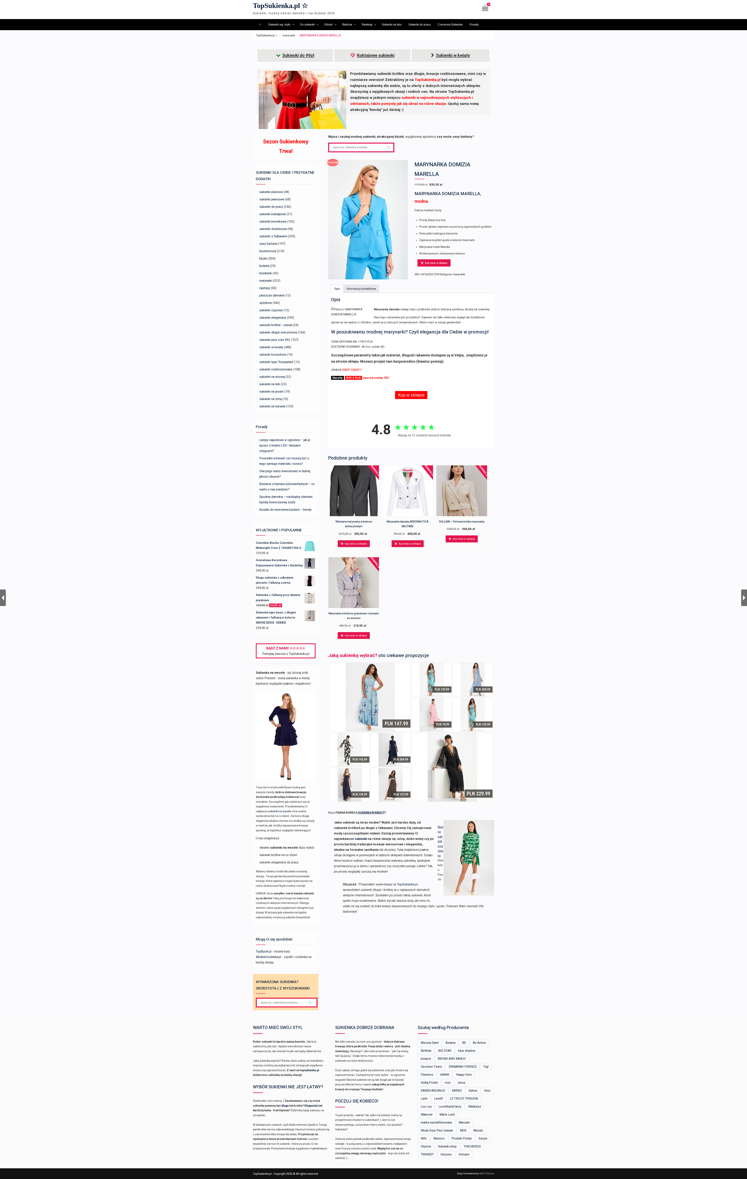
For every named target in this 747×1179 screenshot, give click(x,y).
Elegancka (311, 1105)
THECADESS (472, 1146)
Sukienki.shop (447, 1146)
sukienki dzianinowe (273, 229)
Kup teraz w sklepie (436, 263)
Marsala (464, 1122)
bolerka (264, 266)
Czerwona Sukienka (450, 24)
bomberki (265, 273)
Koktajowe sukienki (376, 55)
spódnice (265, 303)
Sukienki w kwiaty (453, 55)
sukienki (361, 839)
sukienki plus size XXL (274, 340)
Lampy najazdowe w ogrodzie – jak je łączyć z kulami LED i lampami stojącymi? (284, 445)
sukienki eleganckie (272, 317)
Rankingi (367, 24)
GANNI (444, 1074)
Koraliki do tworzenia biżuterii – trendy (285, 509)
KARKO (457, 1090)
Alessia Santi (430, 1043)
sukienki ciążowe (271, 310)
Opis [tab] (337, 288)
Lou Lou (426, 1106)
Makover (427, 1114)
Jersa (461, 1082)
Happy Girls (464, 1074)
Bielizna (347, 24)
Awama (450, 1043)
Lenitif (438, 1098)
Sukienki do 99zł (298, 55)
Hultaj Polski (429, 1082)
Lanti (424, 1098)
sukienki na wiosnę (272, 377)
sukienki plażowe (271, 192)
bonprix (426, 1059)
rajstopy (264, 288)
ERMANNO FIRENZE (463, 1066)
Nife (424, 1138)
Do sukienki (307, 24)
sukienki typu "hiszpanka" (276, 362)
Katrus (473, 1090)
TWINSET (427, 1154)
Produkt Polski (462, 1138)
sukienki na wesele (272, 406)
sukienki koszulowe (272, 354)
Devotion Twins (431, 1066)
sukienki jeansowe (271, 199)
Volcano (464, 1154)
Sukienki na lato (392, 24)
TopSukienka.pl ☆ (280, 6)
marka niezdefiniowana (436, 1122)
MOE (463, 1130)
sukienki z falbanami (273, 236)
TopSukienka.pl (407, 884)
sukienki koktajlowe (272, 214)
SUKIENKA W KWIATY (371, 812)
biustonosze (267, 251)
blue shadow (466, 1051)
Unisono (446, 1154)
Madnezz (474, 1106)
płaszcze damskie (271, 295)
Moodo (478, 1130)
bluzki (263, 258)
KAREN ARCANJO (433, 1090)
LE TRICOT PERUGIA (464, 1098)
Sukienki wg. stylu (279, 24)
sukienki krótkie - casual (275, 325)
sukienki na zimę (270, 399)
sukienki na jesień (271, 391)
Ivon (448, 1082)
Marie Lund (447, 1114)
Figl (485, 1066)
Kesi (487, 1090)
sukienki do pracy (271, 207)
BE (464, 1043)
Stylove (426, 1146)
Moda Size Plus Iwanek (437, 1130)
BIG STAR (444, 1051)
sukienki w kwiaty (271, 347)
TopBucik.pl (263, 951)
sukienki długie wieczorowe (278, 332)
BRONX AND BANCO (452, 1059)
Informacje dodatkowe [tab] (361, 288)
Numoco (439, 1138)
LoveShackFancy (449, 1106)
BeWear (426, 1051)
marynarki (288, 35)
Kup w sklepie (411, 395)
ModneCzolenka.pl (268, 957)
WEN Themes (486, 1173)
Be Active (479, 1043)
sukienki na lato (269, 384)
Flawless (427, 1074)
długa (285, 1105)
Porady (474, 24)
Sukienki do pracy (420, 24)
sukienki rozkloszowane (275, 369)
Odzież (328, 24)
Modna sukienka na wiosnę (440, 841)
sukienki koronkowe (272, 221)
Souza (483, 1138)
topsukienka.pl (309, 1070)
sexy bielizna (268, 244)
